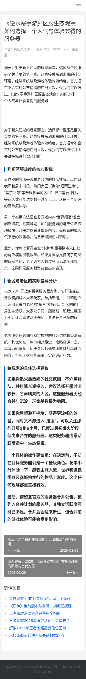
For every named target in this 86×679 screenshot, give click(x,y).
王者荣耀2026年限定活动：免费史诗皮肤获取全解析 (42, 620)
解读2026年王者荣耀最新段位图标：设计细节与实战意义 (42, 628)
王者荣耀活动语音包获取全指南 (35, 613)
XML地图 (46, 672)
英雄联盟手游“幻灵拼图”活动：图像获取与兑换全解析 (42, 598)
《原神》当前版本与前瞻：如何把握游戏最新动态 (42, 606)
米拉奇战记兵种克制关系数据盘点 (36, 635)
